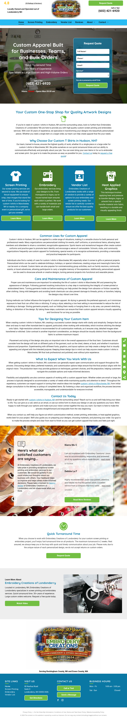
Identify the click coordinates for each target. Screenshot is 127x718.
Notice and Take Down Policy (76, 712)
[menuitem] (21, 22)
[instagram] (62, 700)
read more (105, 459)
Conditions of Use (60, 712)
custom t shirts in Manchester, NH (95, 383)
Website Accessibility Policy (95, 712)
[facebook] (58, 700)
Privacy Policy (27, 712)
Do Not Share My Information (43, 712)
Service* (79, 71)
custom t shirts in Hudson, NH (42, 400)
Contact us (87, 153)
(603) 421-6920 (109, 11)
